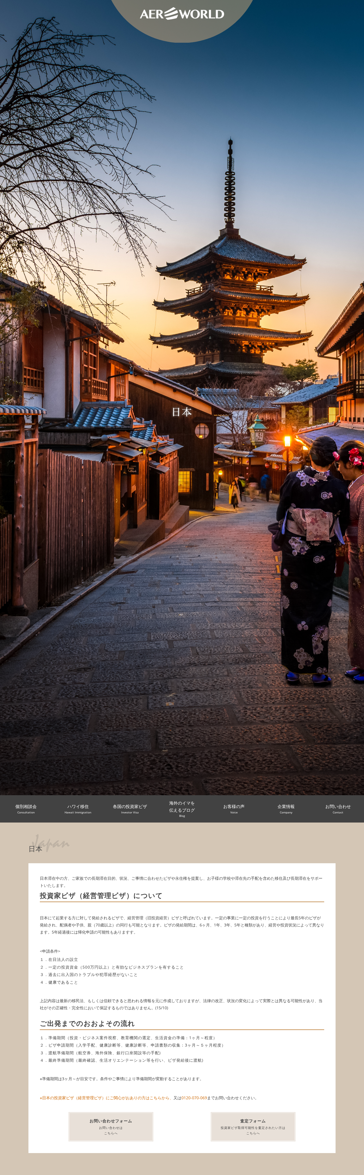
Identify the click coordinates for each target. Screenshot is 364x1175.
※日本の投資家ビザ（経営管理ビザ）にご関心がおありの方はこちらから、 (106, 1097)
